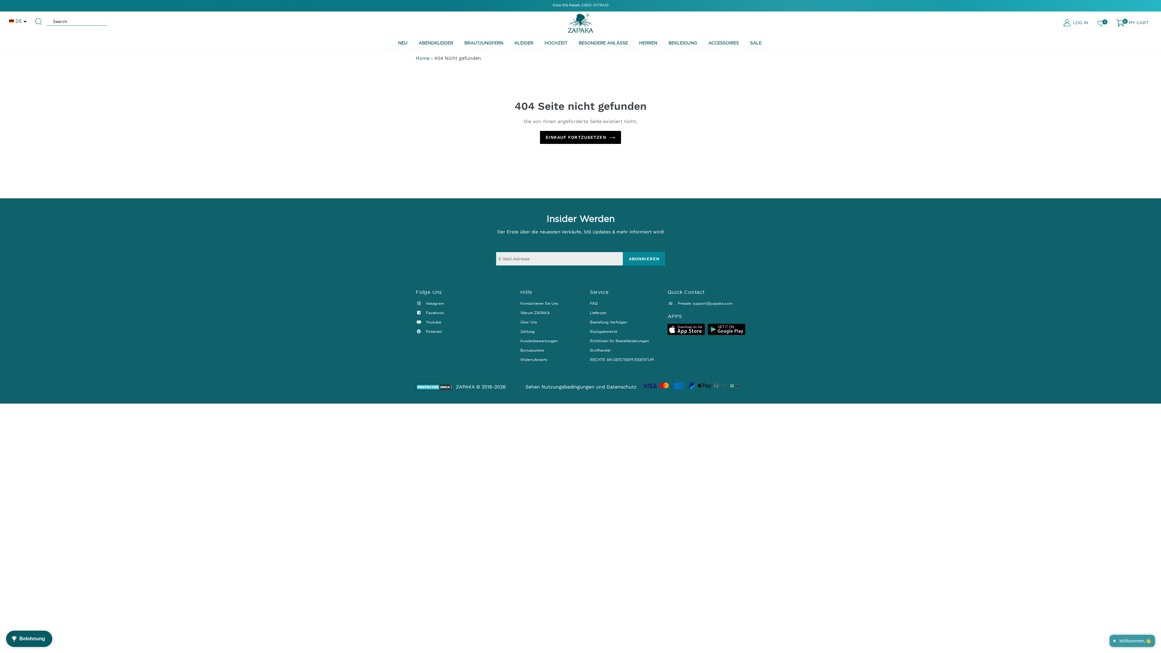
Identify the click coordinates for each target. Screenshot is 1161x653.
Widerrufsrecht (533, 360)
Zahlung (527, 331)
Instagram (434, 303)
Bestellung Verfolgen (608, 322)
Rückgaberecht (603, 331)
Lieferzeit (598, 313)
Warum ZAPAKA (535, 313)
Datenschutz (622, 387)
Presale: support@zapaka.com (705, 303)
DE (18, 21)
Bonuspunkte (532, 350)
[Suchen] (39, 19)
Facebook (434, 313)
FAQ (594, 303)
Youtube (433, 322)
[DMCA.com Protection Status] (434, 387)
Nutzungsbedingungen (567, 387)
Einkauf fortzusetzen (576, 137)
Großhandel (600, 350)
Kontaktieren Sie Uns (539, 303)
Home (423, 58)
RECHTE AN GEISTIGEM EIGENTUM (622, 360)
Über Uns (528, 322)
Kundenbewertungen (539, 341)
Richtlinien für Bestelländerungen (619, 341)
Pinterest (433, 331)
